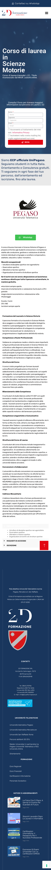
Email (10, 123)
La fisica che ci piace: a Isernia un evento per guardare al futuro (33, 802)
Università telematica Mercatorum (23, 730)
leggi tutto (26, 807)
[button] (46, 12)
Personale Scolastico (18, 781)
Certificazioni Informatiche (20, 776)
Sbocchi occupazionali (18, 526)
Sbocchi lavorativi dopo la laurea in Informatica (33, 817)
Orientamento (15, 754)
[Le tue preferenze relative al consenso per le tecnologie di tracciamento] (46, 865)
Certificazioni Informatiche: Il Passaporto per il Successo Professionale (32, 834)
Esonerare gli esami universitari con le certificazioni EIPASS (31, 851)
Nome (10, 112)
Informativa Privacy (20, 132)
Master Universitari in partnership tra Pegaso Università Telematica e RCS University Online (24, 746)
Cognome (11, 117)
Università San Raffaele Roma (21, 735)
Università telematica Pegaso (21, 725)
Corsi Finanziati (16, 771)
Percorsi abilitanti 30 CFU (20, 739)
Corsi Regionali (15, 766)
